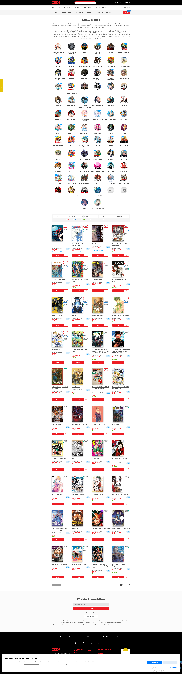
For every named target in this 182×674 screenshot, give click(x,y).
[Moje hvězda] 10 (57, 494)
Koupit (57, 255)
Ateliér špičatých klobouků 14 (121, 528)
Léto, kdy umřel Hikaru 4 (99, 424)
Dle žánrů (55, 12)
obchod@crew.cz (91, 616)
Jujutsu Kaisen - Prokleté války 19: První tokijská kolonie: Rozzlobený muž (121, 351)
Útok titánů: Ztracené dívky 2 (120, 494)
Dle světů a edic (67, 12)
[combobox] (60, 216)
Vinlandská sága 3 (97, 315)
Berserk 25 (115, 424)
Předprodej (67, 7)
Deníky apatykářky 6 (98, 494)
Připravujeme (87, 7)
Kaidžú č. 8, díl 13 (57, 315)
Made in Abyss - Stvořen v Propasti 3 (119, 565)
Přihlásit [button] (118, 2)
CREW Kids (100, 12)
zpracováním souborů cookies (31, 664)
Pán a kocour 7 (76, 387)
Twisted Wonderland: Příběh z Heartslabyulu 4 (121, 244)
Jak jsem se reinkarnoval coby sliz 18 (60, 244)
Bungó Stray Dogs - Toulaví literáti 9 (120, 280)
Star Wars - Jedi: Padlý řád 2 (80, 424)
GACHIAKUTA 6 (56, 424)
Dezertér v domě (97, 279)
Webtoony (90, 12)
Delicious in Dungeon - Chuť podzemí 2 (60, 387)
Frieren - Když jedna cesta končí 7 (79, 350)
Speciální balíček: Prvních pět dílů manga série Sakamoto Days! (100, 388)
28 (129, 584)
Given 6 (74, 458)
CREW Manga (79, 12)
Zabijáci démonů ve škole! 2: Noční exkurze (120, 387)
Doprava (62, 636)
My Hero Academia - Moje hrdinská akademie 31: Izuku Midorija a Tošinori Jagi (100, 351)
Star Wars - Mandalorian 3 (99, 244)
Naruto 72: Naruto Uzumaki (80, 564)
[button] (108, 12)
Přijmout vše (154, 662)
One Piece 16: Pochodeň (59, 458)
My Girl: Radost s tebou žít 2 (120, 315)
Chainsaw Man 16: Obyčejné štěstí (80, 280)
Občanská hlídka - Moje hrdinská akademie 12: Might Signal (100, 566)
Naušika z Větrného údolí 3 (59, 279)
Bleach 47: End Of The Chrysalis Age (78, 244)
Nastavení (169, 662)
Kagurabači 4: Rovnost (78, 494)
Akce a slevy (56, 7)
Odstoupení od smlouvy (92, 636)
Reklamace (79, 636)
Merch (127, 12)
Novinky (77, 7)
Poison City (75, 528)
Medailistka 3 (56, 349)
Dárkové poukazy (100, 7)
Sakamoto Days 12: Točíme (59, 564)
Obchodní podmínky (108, 636)
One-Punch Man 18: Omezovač (101, 528)
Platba (70, 636)
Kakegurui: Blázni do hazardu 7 (121, 459)
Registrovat (126, 2)
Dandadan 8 (95, 458)
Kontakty (119, 636)
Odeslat (91, 608)
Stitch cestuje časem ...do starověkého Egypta (59, 529)
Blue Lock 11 (75, 315)
